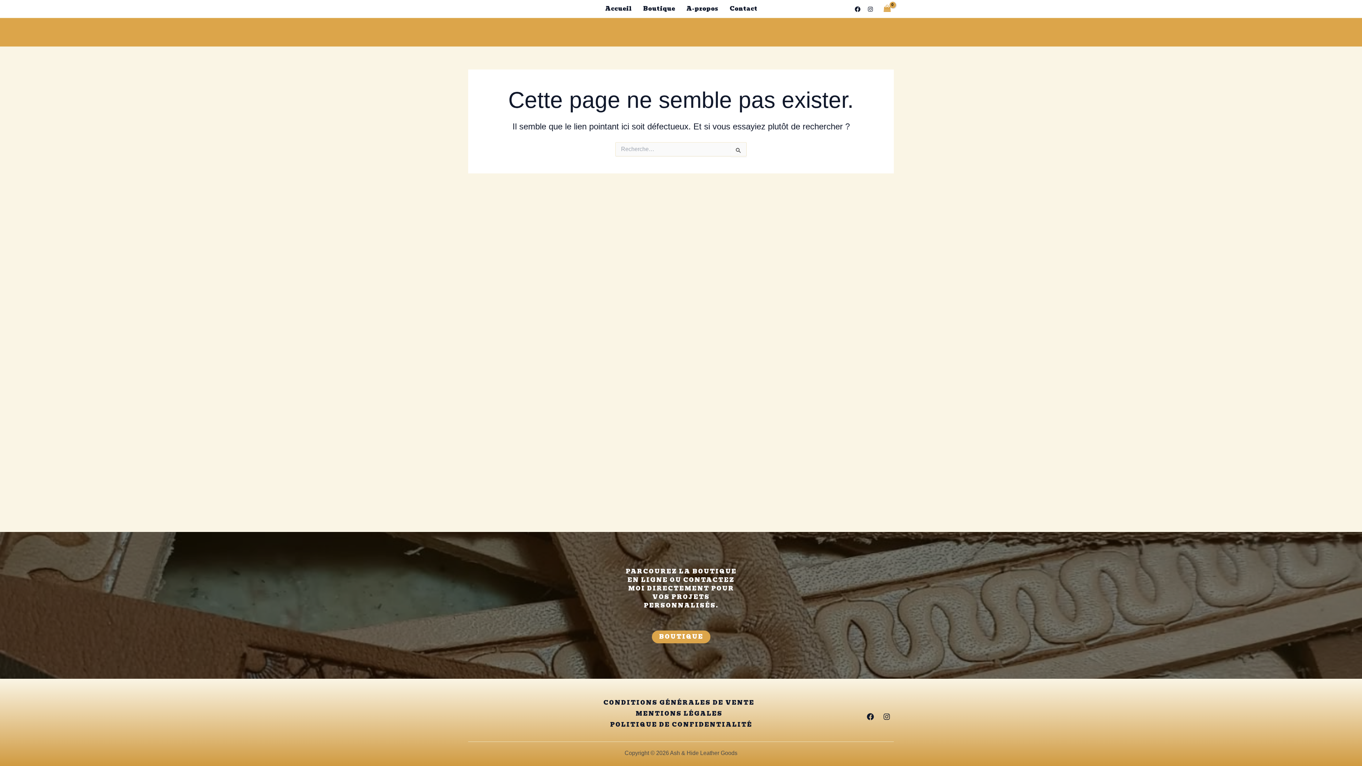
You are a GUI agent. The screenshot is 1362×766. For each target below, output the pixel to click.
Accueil (618, 8)
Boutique (659, 8)
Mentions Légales (679, 714)
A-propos (702, 8)
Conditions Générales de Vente (678, 703)
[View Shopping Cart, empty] (887, 8)
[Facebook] (857, 9)
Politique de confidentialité (681, 725)
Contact (743, 8)
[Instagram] (870, 9)
